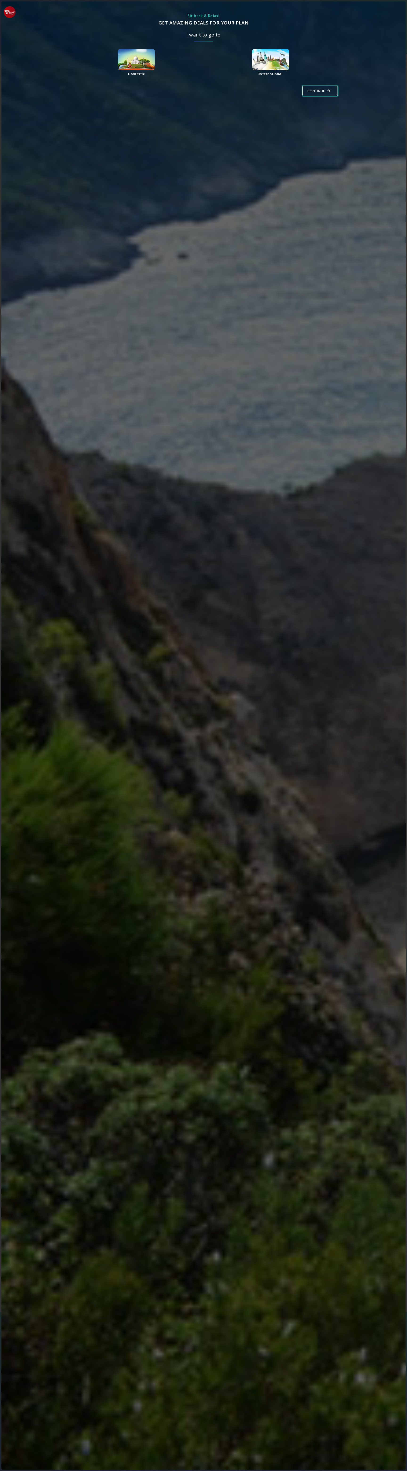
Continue (316, 91)
